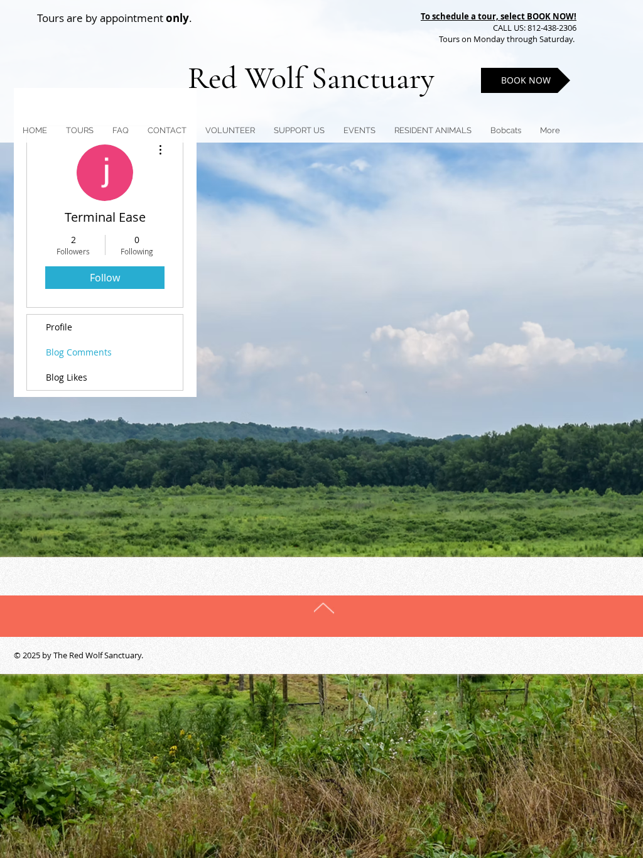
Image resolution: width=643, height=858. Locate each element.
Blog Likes (66, 377)
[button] (299, 130)
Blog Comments (79, 352)
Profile (59, 327)
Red (216, 78)
